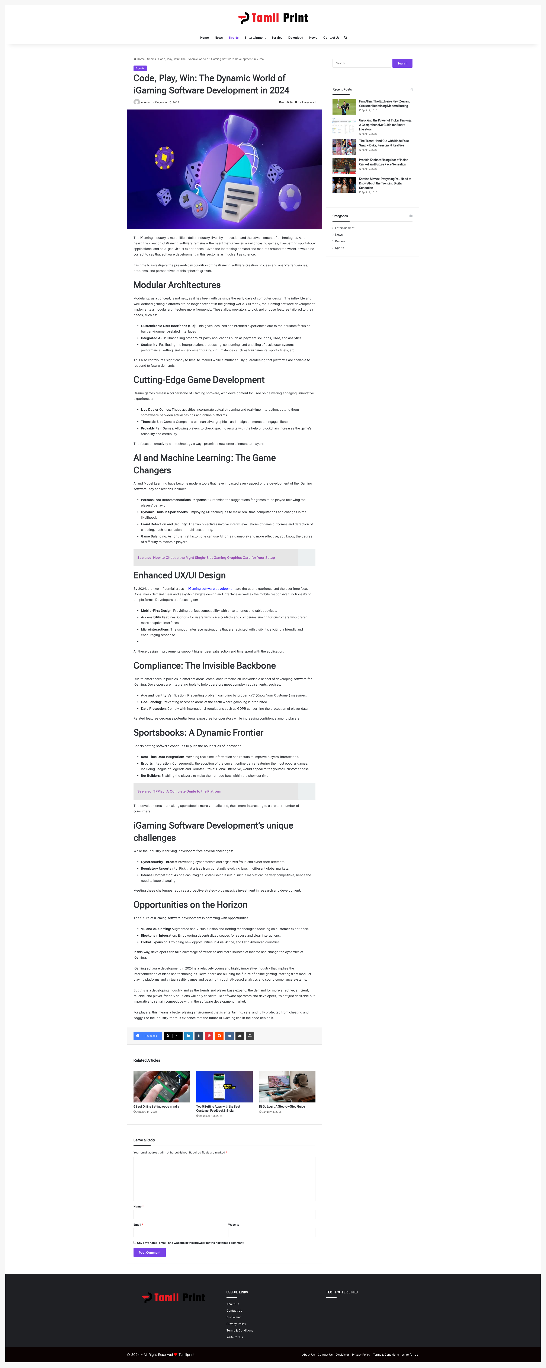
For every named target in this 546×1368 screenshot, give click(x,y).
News (219, 37)
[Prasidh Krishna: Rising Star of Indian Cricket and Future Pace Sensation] (344, 166)
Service (277, 37)
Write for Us (235, 1337)
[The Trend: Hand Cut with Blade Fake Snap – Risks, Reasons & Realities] (344, 147)
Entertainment (255, 37)
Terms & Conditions (240, 1330)
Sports (234, 37)
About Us (233, 1304)
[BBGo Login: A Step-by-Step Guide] (287, 1086)
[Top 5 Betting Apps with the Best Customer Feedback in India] (224, 1086)
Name (139, 1206)
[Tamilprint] (272, 18)
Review (340, 241)
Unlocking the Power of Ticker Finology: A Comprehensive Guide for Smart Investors (385, 125)
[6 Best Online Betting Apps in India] (162, 1086)
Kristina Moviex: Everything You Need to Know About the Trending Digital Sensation (385, 183)
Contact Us (331, 37)
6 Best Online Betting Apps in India (156, 1106)
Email (138, 1224)
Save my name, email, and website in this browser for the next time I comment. (190, 1242)
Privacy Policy (236, 1324)
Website (233, 1224)
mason (145, 102)
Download (295, 37)
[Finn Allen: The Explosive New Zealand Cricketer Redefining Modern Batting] (344, 107)
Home (204, 37)
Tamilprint (187, 1354)
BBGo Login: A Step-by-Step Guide (282, 1106)
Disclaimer (234, 1317)
